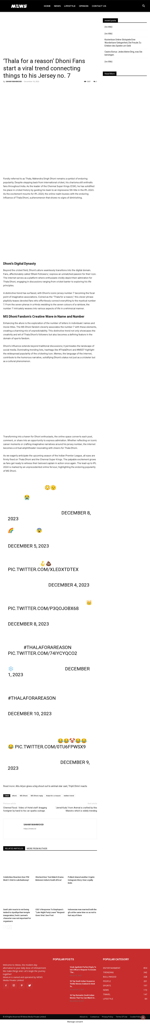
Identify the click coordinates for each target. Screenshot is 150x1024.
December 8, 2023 (28, 624)
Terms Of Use (121, 1016)
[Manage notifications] (143, 1017)
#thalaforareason (47, 647)
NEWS (57, 6)
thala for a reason (53, 795)
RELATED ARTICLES (14, 848)
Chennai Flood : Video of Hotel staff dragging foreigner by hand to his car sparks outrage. (25, 809)
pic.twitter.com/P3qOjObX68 (43, 608)
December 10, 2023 (30, 713)
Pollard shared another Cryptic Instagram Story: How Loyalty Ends (81, 880)
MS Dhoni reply (37, 795)
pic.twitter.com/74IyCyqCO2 (42, 653)
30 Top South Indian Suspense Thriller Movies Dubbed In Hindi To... (82, 984)
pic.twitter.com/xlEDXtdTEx (43, 569)
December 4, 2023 (68, 585)
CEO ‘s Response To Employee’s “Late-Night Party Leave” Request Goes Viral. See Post (49, 912)
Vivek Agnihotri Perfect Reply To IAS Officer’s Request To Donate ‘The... (83, 969)
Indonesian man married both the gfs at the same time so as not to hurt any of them (82, 912)
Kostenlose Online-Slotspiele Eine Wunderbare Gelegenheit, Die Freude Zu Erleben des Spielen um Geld (123, 42)
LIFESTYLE (69, 6)
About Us (83, 1016)
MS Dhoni (24, 795)
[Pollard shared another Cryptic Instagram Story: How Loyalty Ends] (82, 865)
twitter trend (69, 795)
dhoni (14, 795)
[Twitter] (30, 986)
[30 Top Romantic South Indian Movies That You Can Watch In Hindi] (60, 999)
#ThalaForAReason (32, 698)
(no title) (108, 27)
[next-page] (10, 927)
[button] (143, 6)
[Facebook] (6, 986)
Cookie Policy (135, 1016)
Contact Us (99, 6)
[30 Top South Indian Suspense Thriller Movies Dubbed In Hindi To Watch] (60, 985)
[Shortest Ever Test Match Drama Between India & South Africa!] (50, 865)
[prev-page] (5, 927)
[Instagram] (14, 985)
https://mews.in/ (30, 829)
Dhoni (34, 274)
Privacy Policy (107, 1016)
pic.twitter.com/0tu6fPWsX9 (50, 746)
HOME (47, 6)
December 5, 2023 (28, 546)
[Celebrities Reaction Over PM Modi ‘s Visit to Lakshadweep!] (17, 865)
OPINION (83, 6)
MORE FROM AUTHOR (37, 848)
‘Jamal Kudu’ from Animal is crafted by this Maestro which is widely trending (76, 809)
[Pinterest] (22, 986)
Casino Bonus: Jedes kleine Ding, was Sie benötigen (123, 53)
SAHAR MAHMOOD (14, 81)
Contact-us (94, 1016)
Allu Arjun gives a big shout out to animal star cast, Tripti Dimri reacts (51, 786)
